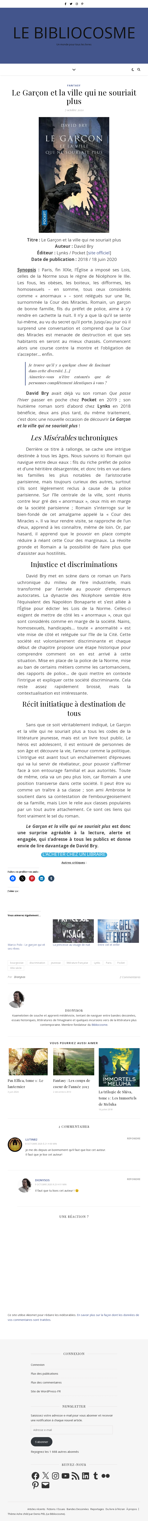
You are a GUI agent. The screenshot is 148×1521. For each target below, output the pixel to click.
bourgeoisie (17, 962)
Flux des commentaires (46, 1382)
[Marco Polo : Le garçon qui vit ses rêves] (28, 931)
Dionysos (19, 977)
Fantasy (74, 85)
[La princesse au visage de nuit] (73, 931)
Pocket (121, 962)
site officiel (99, 253)
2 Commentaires (130, 977)
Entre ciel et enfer (109, 945)
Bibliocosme (100, 1025)
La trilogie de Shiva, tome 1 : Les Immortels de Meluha (118, 1098)
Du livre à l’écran (115, 1509)
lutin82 (31, 1139)
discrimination (37, 962)
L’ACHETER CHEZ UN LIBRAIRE (74, 854)
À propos (131, 1509)
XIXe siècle (16, 968)
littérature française (77, 962)
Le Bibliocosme (74, 32)
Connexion (38, 1365)
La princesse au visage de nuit (71, 945)
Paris (108, 962)
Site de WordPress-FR (46, 1391)
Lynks (97, 962)
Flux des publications (44, 1373)
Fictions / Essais (56, 1509)
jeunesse (56, 962)
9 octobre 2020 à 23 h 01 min (50, 1184)
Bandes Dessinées (78, 1509)
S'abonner (41, 1442)
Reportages (97, 1509)
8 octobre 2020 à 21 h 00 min (41, 1143)
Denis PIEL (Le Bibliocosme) (49, 1514)
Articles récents (36, 1509)
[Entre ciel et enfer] (118, 931)
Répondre (133, 1138)
